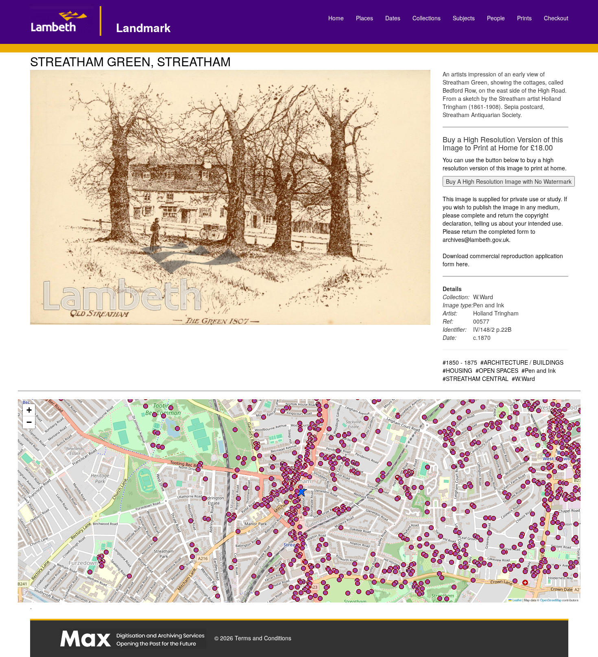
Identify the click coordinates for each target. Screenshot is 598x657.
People (496, 18)
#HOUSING (457, 370)
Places (364, 18)
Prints (524, 18)
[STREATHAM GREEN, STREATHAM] (230, 197)
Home (336, 18)
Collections (426, 18)
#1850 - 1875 (460, 362)
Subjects (464, 18)
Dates (392, 18)
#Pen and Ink (539, 370)
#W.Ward (523, 378)
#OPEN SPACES (497, 370)
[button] (550, 492)
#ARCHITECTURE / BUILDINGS (521, 362)
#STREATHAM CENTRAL (476, 378)
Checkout (556, 18)
